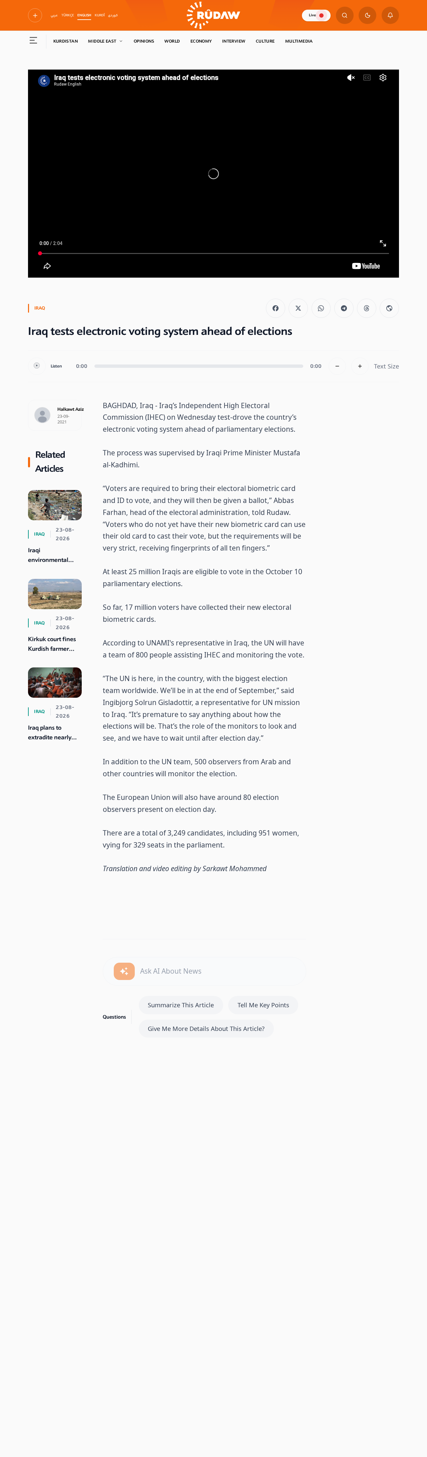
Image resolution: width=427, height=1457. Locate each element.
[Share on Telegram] (344, 308)
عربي (54, 15)
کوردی (113, 15)
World (172, 41)
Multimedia (299, 41)
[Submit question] (124, 971)
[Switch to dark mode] (367, 15)
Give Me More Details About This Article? (206, 1028)
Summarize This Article (181, 1005)
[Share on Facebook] (275, 308)
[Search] (345, 15)
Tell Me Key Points (263, 1005)
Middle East (102, 41)
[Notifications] (390, 15)
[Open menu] (33, 42)
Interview (233, 41)
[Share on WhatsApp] (321, 308)
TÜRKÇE (67, 15)
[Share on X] (298, 308)
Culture (265, 41)
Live (312, 15)
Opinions (144, 41)
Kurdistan (65, 41)
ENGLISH (84, 15)
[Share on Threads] (366, 308)
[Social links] (35, 15)
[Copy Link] (389, 308)
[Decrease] (337, 366)
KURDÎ (100, 15)
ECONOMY (201, 41)
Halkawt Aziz (70, 409)
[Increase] (360, 366)
